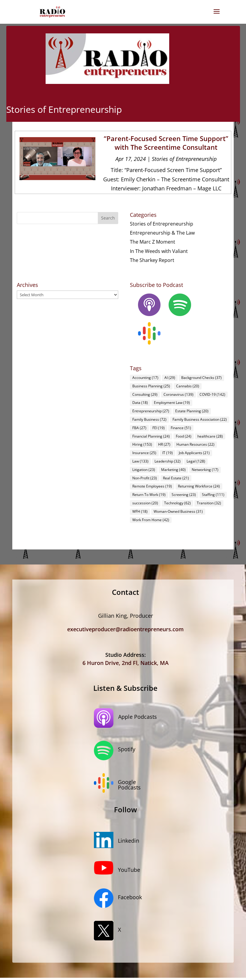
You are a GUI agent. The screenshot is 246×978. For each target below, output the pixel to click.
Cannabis (187, 386)
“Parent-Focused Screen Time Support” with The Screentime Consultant (166, 143)
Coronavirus (179, 394)
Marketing (173, 469)
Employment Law (172, 402)
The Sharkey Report (152, 260)
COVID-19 (212, 394)
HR (164, 444)
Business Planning (151, 386)
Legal (196, 461)
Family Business (149, 419)
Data (140, 402)
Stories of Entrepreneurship (184, 158)
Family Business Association (199, 419)
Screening (184, 494)
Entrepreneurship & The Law (162, 232)
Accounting (145, 377)
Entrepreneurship (150, 411)
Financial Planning (151, 436)
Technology (177, 503)
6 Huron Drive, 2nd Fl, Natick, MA (125, 662)
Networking (205, 469)
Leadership (167, 461)
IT (167, 452)
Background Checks (201, 377)
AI (169, 377)
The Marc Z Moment (152, 241)
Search (108, 218)
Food (183, 436)
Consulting (145, 394)
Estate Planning (191, 411)
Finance (181, 427)
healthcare (210, 436)
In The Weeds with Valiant (159, 251)
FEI (158, 427)
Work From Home (150, 519)
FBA (139, 427)
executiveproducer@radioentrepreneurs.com (125, 629)
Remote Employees (152, 486)
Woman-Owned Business (178, 511)
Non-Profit (144, 478)
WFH (140, 511)
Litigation (143, 469)
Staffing (213, 494)
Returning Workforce (199, 486)
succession (145, 503)
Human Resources (195, 444)
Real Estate (176, 478)
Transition (209, 503)
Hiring (142, 444)
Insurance (144, 452)
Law (140, 461)
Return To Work (149, 494)
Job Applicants (194, 452)
